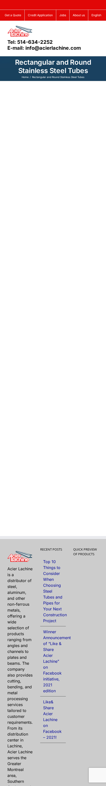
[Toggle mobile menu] (97, 28)
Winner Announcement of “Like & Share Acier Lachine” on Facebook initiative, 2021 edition (53, 661)
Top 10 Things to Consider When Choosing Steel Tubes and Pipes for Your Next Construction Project (53, 591)
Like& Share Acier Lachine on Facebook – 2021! (52, 719)
